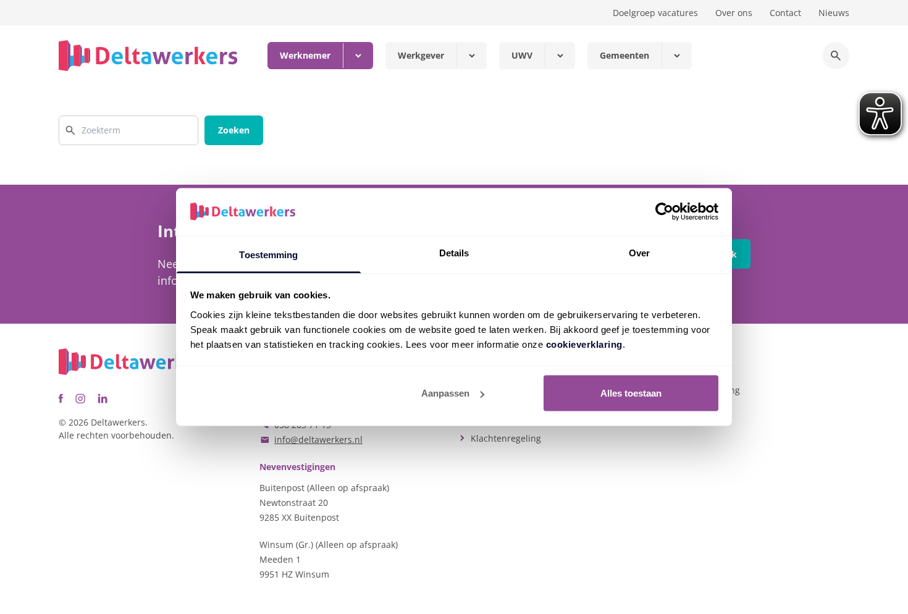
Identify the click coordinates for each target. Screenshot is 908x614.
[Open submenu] (358, 55)
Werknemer (305, 55)
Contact (785, 13)
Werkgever (421, 55)
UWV (521, 55)
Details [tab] (454, 252)
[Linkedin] (102, 398)
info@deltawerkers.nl (318, 439)
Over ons (733, 13)
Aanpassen (445, 393)
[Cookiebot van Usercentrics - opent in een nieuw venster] (664, 212)
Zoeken (234, 130)
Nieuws (833, 13)
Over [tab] (639, 252)
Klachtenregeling (506, 438)
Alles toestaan (631, 393)
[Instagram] (80, 398)
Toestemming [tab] (268, 254)
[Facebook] (61, 398)
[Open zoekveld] (835, 55)
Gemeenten (624, 55)
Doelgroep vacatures (655, 13)
